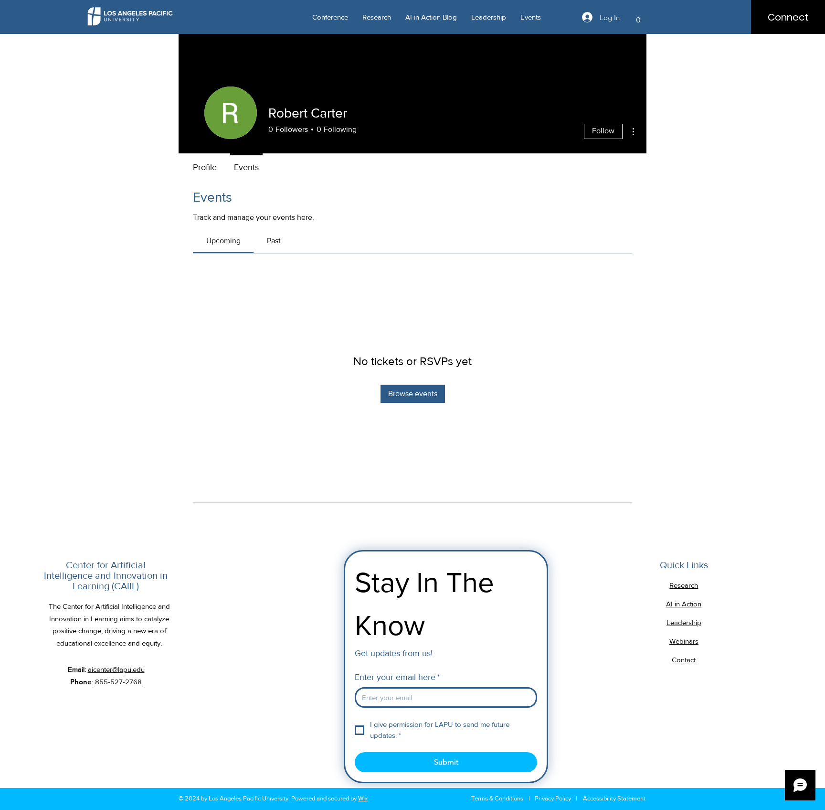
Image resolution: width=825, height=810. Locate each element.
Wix (363, 798)
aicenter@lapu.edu (116, 669)
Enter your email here (397, 677)
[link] (223, 241)
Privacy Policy (553, 798)
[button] (638, 16)
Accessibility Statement (614, 798)
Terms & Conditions (497, 798)
